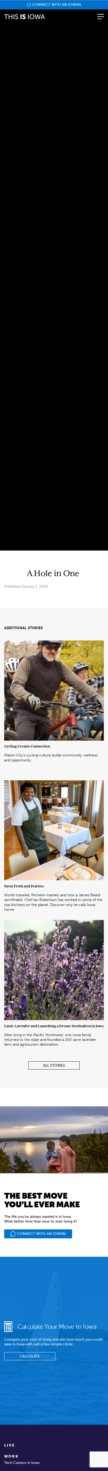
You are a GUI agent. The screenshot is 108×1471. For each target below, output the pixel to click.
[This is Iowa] (24, 16)
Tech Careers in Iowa (21, 1462)
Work (11, 1456)
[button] (100, 16)
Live (9, 1445)
